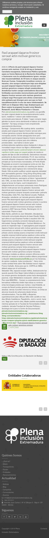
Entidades (6, 472)
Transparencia (8, 466)
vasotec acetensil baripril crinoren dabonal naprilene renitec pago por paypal (24, 151)
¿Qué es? (6, 461)
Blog (4, 487)
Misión (5, 464)
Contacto (43, 528)
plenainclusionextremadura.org (17, 112)
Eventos (6, 495)
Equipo (5, 469)
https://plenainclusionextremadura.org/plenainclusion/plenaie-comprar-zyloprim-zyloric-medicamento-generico (24, 319)
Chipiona (13, 327)
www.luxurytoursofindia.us (21, 259)
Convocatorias (8, 492)
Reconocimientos (9, 475)
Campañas (7, 489)
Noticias (6, 484)
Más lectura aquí (9, 323)
